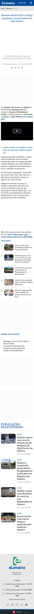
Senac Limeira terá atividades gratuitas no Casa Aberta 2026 (23, 247)
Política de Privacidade (17, 599)
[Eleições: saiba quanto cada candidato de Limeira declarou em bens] (8, 292)
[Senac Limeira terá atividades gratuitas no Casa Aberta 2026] (8, 247)
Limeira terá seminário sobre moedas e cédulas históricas (24, 282)
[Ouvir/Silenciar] (32, 612)
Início (3, 8)
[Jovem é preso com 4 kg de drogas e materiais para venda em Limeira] (8, 518)
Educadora (19, 612)
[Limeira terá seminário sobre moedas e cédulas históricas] (8, 282)
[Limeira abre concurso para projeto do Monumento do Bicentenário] (8, 270)
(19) (26, 590)
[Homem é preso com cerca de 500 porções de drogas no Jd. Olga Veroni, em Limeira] (8, 257)
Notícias (9, 8)
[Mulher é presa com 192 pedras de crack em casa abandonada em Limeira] (8, 492)
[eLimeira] (17, 563)
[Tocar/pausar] (29, 612)
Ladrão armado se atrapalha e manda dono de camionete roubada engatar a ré (18, 150)
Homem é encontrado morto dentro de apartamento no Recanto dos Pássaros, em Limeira (24, 471)
